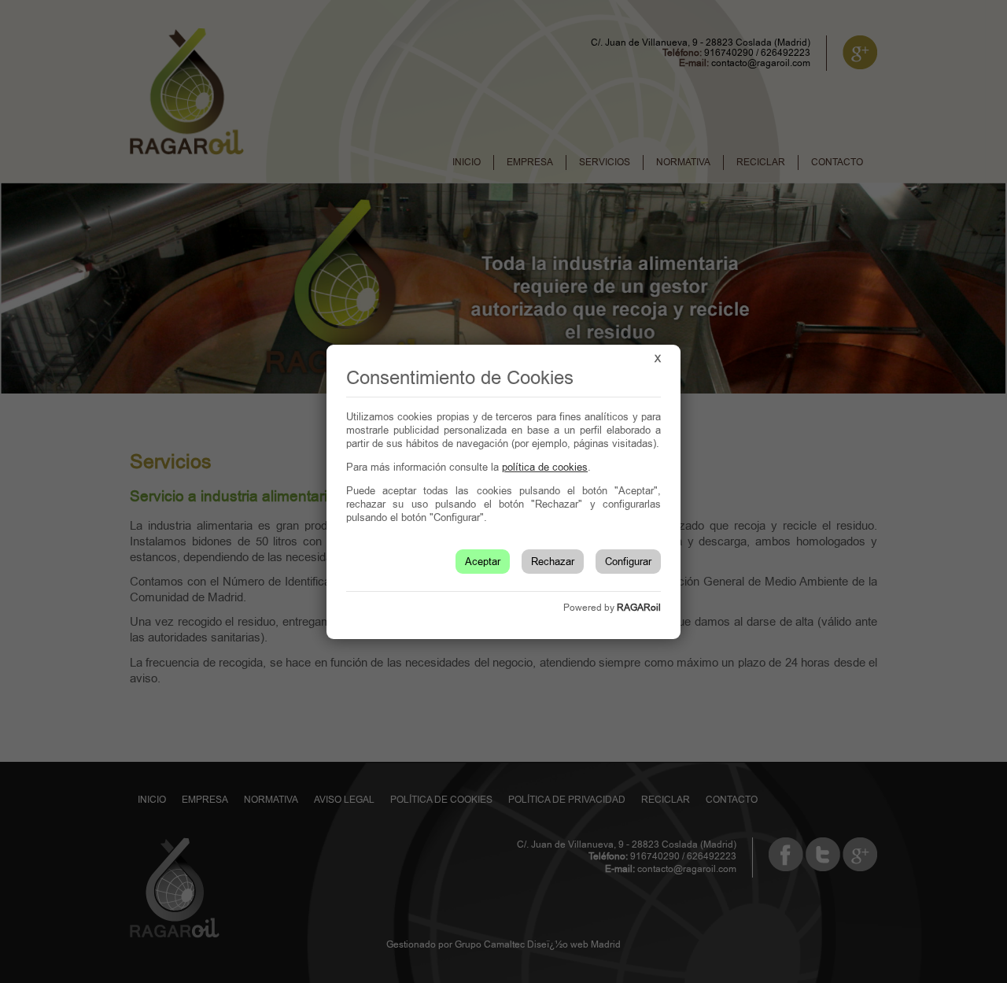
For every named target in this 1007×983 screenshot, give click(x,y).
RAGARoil (639, 607)
